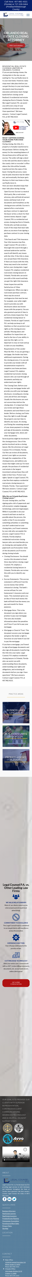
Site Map (5, 1228)
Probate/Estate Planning (10, 1219)
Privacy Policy (7, 1226)
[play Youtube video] (16, 127)
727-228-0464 (21, 4)
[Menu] (27, 14)
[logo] (13, 14)
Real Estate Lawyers (9, 1214)
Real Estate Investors (9, 1216)
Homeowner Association (10, 1221)
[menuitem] (27, 14)
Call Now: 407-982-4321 (16, 2)
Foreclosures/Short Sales (10, 1223)
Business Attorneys (8, 1211)
